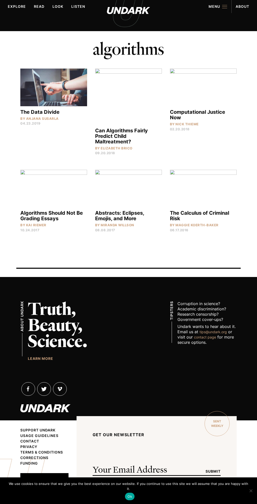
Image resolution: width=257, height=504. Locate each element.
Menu (214, 6)
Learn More (40, 358)
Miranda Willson (117, 225)
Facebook (28, 389)
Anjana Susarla (42, 119)
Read (39, 6)
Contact (29, 441)
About (242, 6)
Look (57, 6)
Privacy (28, 447)
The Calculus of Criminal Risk (199, 215)
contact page (205, 337)
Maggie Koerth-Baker (197, 225)
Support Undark (37, 430)
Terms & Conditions (41, 452)
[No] (250, 490)
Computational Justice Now (197, 115)
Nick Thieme (187, 124)
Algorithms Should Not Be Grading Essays (51, 215)
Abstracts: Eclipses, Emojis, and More (119, 215)
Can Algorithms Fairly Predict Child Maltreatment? (121, 136)
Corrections (34, 458)
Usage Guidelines (39, 435)
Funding (29, 463)
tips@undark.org (213, 332)
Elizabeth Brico (117, 148)
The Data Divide (39, 112)
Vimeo (60, 389)
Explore (17, 6)
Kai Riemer (36, 225)
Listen (78, 6)
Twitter (44, 389)
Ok (129, 496)
